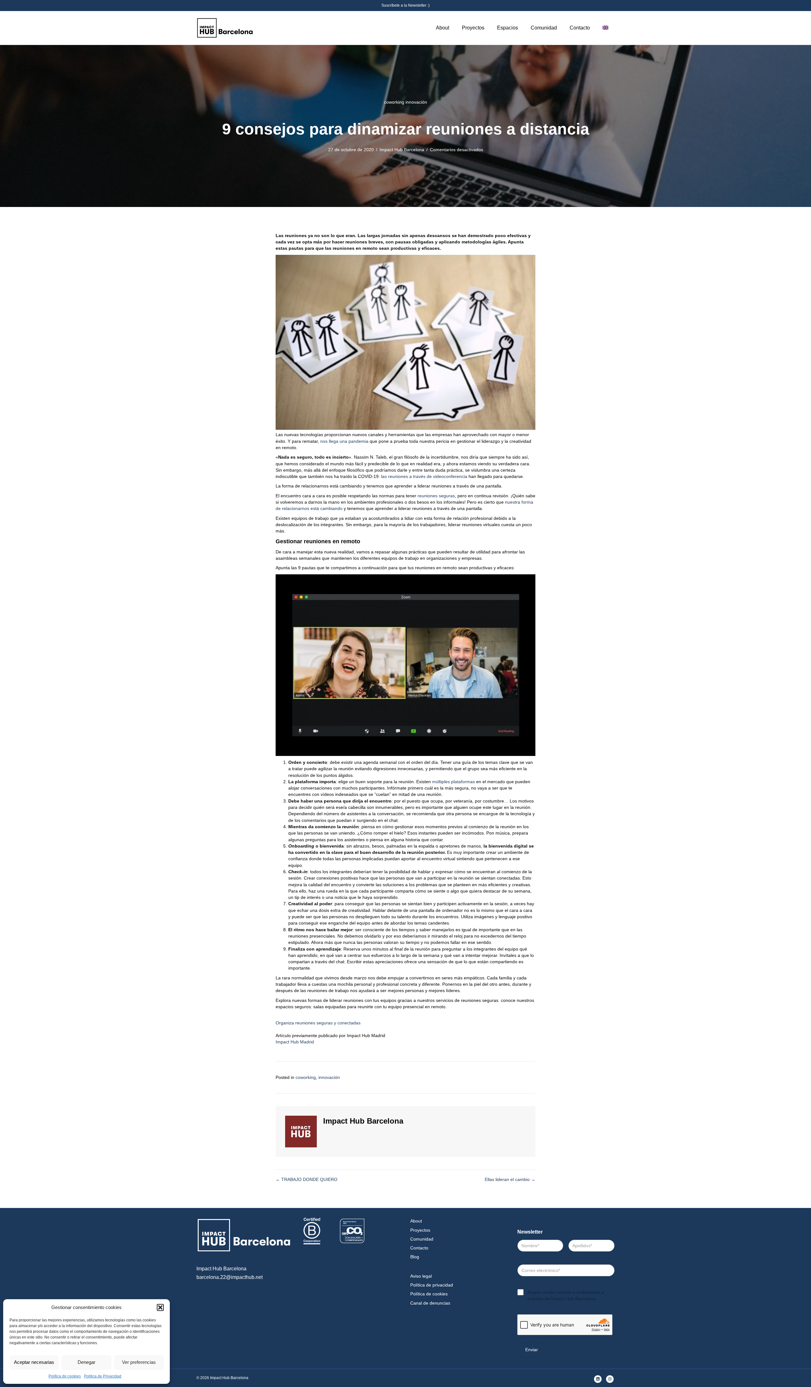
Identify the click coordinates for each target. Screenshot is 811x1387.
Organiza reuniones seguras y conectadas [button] (318, 1022)
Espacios (507, 27)
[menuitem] (605, 28)
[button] (160, 1307)
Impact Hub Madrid (295, 1041)
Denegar (86, 1362)
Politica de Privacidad (102, 1376)
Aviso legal (421, 1276)
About (442, 27)
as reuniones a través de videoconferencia (424, 476)
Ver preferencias (139, 1362)
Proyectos (473, 27)
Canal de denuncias (430, 1303)
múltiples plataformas (453, 781)
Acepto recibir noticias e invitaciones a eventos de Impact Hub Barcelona (565, 1295)
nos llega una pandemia (344, 441)
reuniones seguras (436, 495)
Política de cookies (64, 1376)
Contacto (580, 27)
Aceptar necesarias (34, 1362)
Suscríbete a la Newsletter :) (405, 5)
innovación (416, 102)
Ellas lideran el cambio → (510, 1179)
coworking (394, 102)
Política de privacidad (431, 1284)
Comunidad (544, 27)
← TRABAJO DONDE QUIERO (306, 1179)
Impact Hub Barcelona (402, 149)
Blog (414, 1256)
